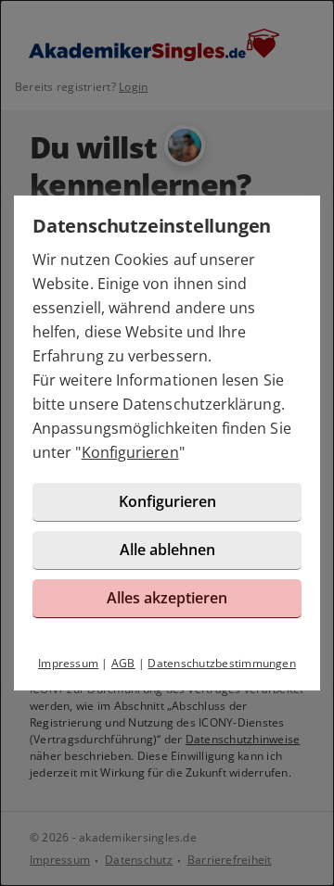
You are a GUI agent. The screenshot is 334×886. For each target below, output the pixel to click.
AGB (123, 663)
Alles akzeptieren (167, 598)
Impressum (68, 663)
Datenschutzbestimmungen (222, 663)
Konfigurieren (130, 452)
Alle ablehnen (167, 549)
